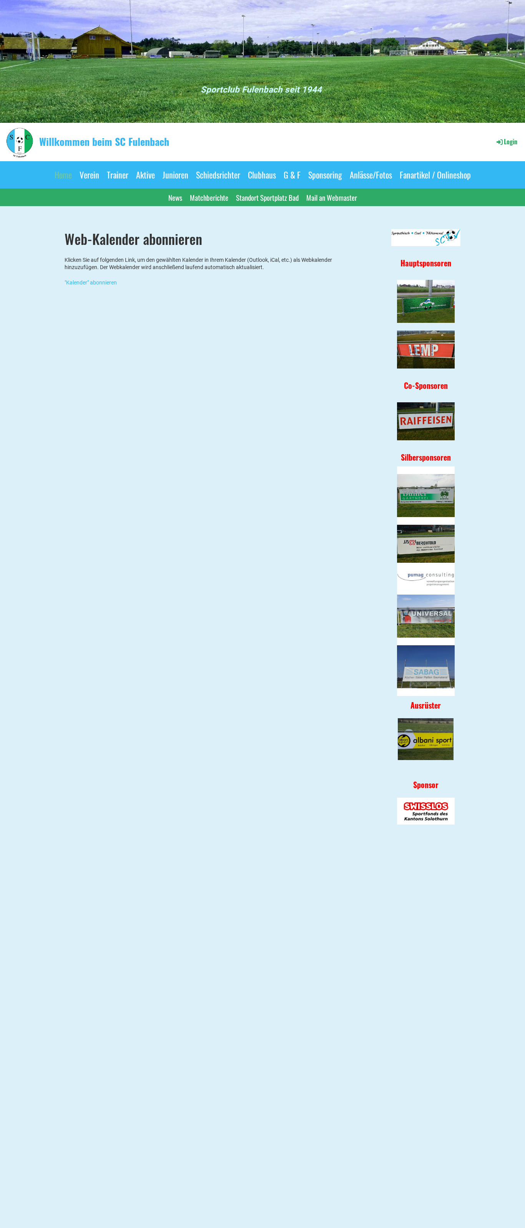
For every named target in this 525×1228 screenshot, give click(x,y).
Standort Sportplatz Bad (267, 197)
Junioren (175, 175)
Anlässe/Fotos (371, 175)
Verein (89, 175)
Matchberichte (209, 197)
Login (510, 141)
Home (63, 175)
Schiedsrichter (218, 175)
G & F (292, 175)
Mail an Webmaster (331, 197)
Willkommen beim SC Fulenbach (104, 142)
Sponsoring (325, 175)
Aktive (145, 175)
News (175, 197)
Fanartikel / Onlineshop (435, 175)
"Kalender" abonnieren (91, 282)
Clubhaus (262, 175)
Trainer (117, 175)
